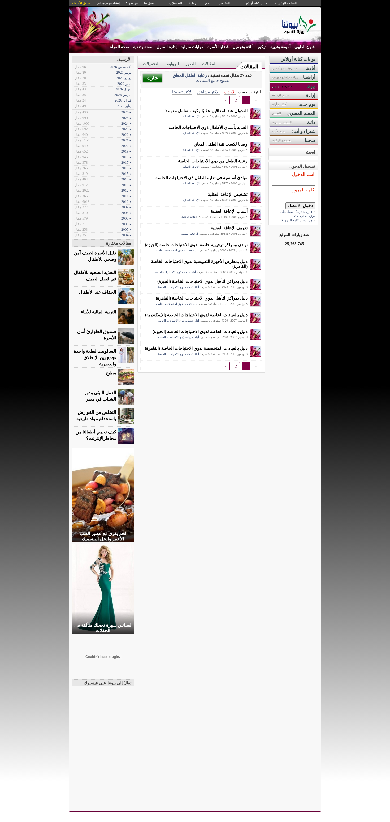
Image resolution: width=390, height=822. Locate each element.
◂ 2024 (102, 123)
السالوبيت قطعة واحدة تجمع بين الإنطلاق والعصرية (95, 357)
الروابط (172, 63)
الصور (190, 63)
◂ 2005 (102, 229)
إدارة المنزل (167, 47)
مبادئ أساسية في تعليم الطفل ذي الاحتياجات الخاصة (201, 177)
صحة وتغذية (143, 47)
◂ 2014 (102, 179)
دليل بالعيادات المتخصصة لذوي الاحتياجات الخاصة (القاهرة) (196, 348)
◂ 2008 (102, 213)
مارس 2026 (102, 95)
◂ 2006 (102, 224)
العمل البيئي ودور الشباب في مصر (100, 396)
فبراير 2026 (102, 100)
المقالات (249, 66)
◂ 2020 (102, 146)
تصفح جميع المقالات (212, 80)
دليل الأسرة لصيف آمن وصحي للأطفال (95, 256)
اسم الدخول (303, 174)
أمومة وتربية (280, 47)
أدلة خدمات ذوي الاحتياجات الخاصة (176, 250)
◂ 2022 (102, 135)
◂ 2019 (102, 151)
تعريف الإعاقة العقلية (229, 228)
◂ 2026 (102, 112)
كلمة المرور (303, 189)
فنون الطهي (304, 47)
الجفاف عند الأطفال (97, 292)
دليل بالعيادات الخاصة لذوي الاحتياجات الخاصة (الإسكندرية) (196, 315)
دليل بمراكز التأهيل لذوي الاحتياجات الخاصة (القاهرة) (202, 298)
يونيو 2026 (102, 78)
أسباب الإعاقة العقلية (229, 211)
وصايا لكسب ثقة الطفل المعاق (221, 144)
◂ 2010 (102, 202)
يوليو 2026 (102, 72)
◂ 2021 (102, 140)
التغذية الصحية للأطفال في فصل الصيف (95, 275)
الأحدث (230, 92)
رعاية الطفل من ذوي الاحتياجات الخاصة (213, 161)
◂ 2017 (102, 163)
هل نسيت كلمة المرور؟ (296, 220)
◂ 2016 (102, 168)
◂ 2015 (102, 174)
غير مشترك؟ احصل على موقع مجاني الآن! (297, 214)
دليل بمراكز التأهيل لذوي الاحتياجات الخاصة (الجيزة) (202, 281)
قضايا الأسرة (218, 47)
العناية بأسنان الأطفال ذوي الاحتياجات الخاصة (208, 127)
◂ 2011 (102, 196)
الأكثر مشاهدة (208, 92)
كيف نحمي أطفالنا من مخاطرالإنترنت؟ (96, 435)
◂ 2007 (102, 218)
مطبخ (111, 373)
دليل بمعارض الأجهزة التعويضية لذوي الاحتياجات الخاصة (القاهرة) (199, 264)
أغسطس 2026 (102, 67)
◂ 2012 (102, 190)
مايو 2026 (102, 84)
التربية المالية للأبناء (98, 311)
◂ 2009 (102, 207)
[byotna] (255, 118)
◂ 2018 (102, 157)
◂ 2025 (102, 118)
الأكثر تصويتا (182, 92)
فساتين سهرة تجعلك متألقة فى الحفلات (102, 628)
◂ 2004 (102, 235)
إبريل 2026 (102, 89)
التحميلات (151, 63)
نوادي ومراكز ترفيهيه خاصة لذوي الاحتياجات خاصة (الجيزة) (196, 244)
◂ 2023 (102, 129)
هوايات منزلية (192, 47)
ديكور (261, 47)
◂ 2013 (102, 185)
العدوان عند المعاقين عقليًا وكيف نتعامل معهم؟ (206, 110)
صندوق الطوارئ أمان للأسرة (96, 334)
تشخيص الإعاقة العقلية (228, 194)
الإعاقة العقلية (191, 116)
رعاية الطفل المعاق (190, 75)
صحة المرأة (119, 47)
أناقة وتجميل (243, 47)
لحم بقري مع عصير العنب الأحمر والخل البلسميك (103, 536)
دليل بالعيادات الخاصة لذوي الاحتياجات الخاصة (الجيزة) (200, 331)
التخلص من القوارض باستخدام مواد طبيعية (96, 415)
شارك (152, 78)
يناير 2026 (102, 106)
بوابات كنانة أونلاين (256, 3)
